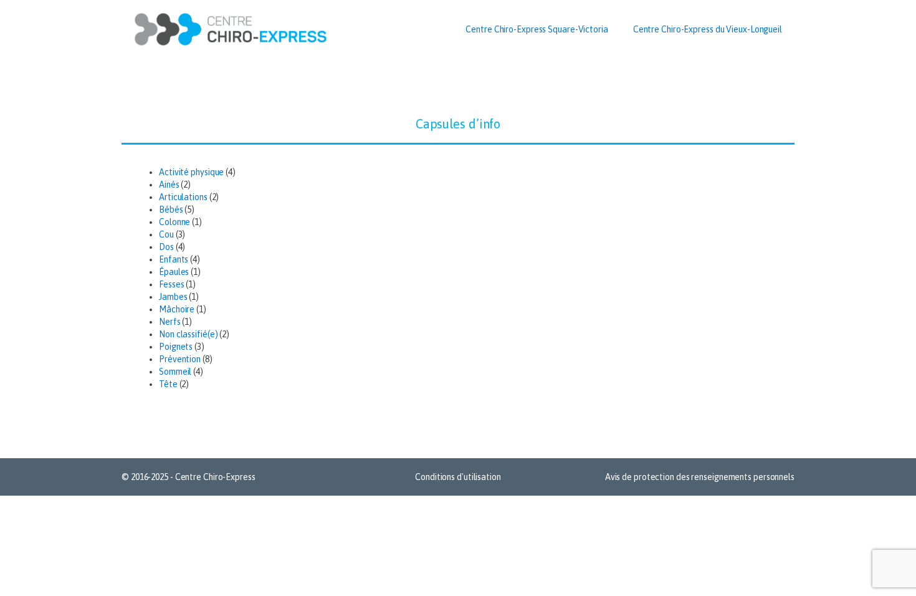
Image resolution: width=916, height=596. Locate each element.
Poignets (176, 347)
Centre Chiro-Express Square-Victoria (536, 29)
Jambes (173, 297)
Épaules (174, 272)
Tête (168, 384)
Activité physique (191, 172)
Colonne (174, 222)
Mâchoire (176, 309)
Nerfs (170, 322)
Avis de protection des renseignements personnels (699, 477)
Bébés (171, 209)
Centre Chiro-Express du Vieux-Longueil (707, 29)
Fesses (171, 284)
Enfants (173, 259)
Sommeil (175, 372)
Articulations (183, 197)
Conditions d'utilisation (458, 477)
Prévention (180, 359)
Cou (166, 234)
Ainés (169, 185)
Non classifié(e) (188, 334)
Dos (166, 247)
